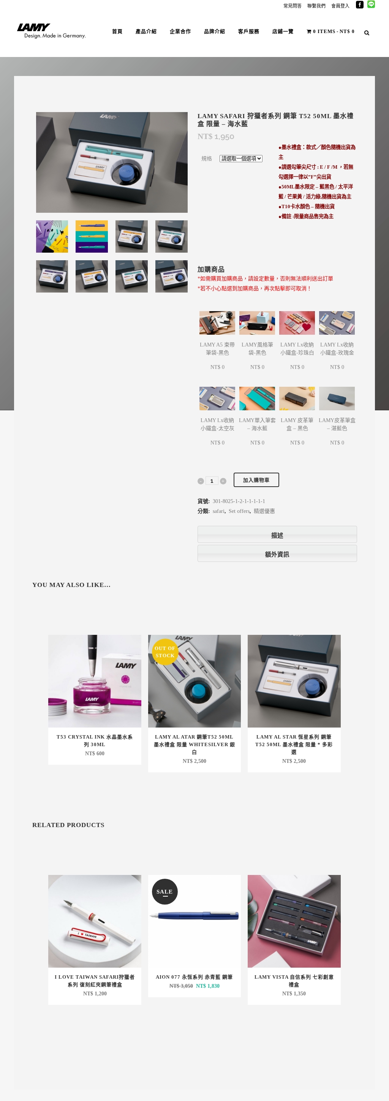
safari (219, 511)
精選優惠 (264, 511)
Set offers (239, 511)
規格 (206, 158)
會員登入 (340, 6)
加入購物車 (256, 480)
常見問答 (292, 6)
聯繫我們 (316, 6)
